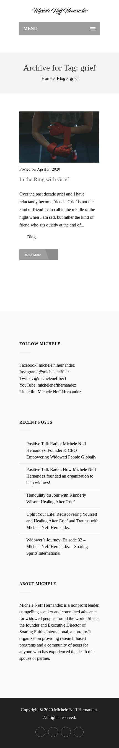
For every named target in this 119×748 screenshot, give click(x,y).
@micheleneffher (54, 371)
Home (47, 78)
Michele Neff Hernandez (59, 391)
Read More (33, 254)
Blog (61, 78)
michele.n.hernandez (57, 365)
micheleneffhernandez (57, 385)
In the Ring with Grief (44, 179)
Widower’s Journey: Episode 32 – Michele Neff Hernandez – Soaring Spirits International (57, 547)
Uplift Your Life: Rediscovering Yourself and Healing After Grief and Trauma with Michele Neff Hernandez (62, 521)
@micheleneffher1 (50, 378)
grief (74, 78)
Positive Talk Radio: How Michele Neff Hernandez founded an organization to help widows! (61, 476)
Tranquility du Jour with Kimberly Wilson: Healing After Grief (56, 498)
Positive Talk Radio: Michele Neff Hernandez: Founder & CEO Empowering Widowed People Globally (61, 450)
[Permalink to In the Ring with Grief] (59, 161)
